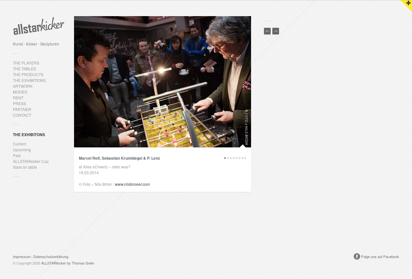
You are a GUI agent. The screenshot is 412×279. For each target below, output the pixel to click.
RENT (18, 97)
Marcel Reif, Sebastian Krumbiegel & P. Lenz (119, 158)
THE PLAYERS (26, 62)
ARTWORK (23, 86)
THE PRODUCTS (28, 74)
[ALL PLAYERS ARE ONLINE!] (267, 31)
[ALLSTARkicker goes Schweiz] (275, 31)
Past (17, 155)
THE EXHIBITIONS (29, 80)
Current (19, 143)
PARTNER (22, 109)
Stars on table (25, 167)
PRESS (19, 103)
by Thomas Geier (80, 262)
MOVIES (20, 92)
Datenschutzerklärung (50, 256)
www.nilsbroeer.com (132, 184)
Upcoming (22, 149)
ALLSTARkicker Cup (31, 161)
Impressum (22, 256)
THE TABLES (24, 68)
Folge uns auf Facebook (379, 256)
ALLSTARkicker (53, 262)
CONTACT (22, 115)
